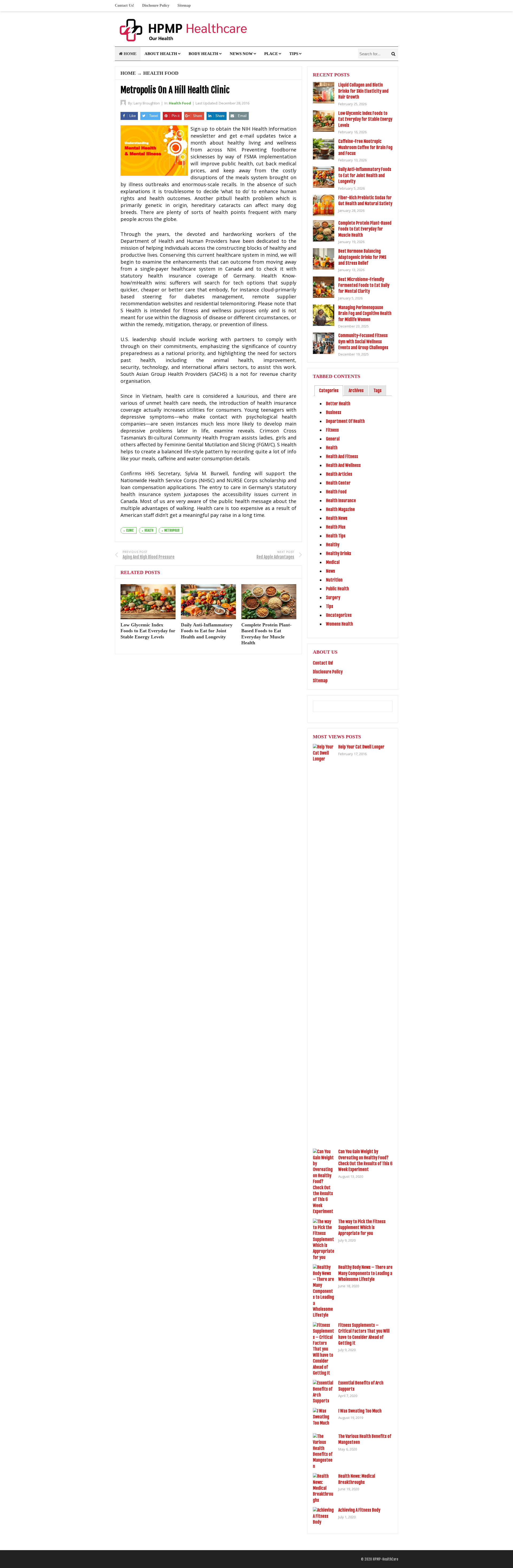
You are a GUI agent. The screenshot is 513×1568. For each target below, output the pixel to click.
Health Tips (335, 536)
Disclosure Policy (155, 5)
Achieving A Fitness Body (359, 1510)
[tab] (328, 390)
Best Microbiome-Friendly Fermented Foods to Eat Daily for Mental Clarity (363, 285)
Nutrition (334, 580)
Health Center (338, 483)
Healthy (332, 544)
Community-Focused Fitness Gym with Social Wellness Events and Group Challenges (363, 341)
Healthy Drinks (338, 553)
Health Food (160, 73)
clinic (130, 530)
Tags (378, 390)
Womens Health (339, 624)
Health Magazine (340, 509)
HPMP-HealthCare (385, 1559)
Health (331, 447)
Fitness (332, 430)
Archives (356, 390)
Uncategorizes (339, 615)
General (333, 439)
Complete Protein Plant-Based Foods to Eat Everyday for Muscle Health (364, 229)
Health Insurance (341, 500)
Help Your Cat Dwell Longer (361, 747)
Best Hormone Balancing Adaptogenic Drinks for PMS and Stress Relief (362, 257)
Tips (293, 54)
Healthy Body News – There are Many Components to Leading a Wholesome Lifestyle (365, 1273)
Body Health (203, 54)
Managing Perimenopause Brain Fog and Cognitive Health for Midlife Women (364, 313)
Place (271, 54)
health (149, 530)
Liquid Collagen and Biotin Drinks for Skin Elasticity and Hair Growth (363, 91)
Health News (336, 518)
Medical (333, 562)
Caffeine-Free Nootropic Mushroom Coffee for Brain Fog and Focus (365, 147)
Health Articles (339, 474)
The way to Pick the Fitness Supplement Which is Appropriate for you (362, 1227)
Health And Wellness (343, 465)
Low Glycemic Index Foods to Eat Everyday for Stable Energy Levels (148, 630)
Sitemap (184, 5)
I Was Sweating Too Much (360, 1411)
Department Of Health (345, 421)
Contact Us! (124, 5)
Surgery (333, 597)
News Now (241, 54)
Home (130, 54)
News (330, 571)
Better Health (338, 403)
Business (333, 412)
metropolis (172, 530)
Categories (329, 390)
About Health (161, 54)
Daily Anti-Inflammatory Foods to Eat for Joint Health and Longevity (206, 630)
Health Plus (335, 527)
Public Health (337, 588)
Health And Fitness (342, 456)
